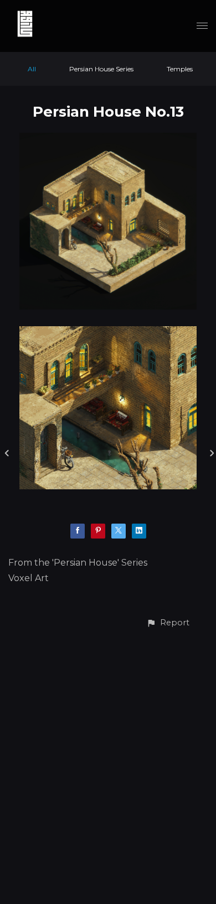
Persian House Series (101, 69)
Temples (180, 69)
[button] (168, 623)
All (32, 69)
